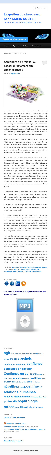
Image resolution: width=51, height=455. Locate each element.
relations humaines (20, 391)
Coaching (23, 267)
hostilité (35, 378)
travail (20, 271)
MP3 (30, 381)
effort (5, 379)
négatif (9, 386)
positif (29, 386)
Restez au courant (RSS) (16, 423)
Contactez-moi (37, 46)
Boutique (26, 46)
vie (31, 407)
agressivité (14, 354)
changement (16, 358)
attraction (32, 354)
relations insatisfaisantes (17, 396)
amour (20, 354)
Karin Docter (19, 382)
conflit (33, 373)
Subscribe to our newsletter (13, 441)
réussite (11, 401)
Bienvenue (39, 354)
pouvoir (38, 386)
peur (16, 386)
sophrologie (8, 271)
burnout (16, 269)
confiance (34, 363)
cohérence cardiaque (15, 364)
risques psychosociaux (28, 269)
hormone (26, 379)
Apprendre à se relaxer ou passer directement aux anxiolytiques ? (20, 65)
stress (15, 271)
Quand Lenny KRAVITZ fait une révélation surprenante (24, 429)
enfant (10, 379)
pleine (22, 387)
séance (17, 407)
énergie (40, 407)
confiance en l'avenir (18, 369)
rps (38, 269)
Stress (44, 267)
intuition (7, 381)
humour (42, 379)
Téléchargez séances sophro (14, 39)
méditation (36, 382)
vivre (35, 407)
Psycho (29, 267)
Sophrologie (37, 267)
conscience (40, 374)
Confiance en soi (16, 373)
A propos (16, 46)
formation (18, 378)
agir (7, 352)
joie (13, 381)
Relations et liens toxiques (14, 426)
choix (27, 358)
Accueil (6, 46)
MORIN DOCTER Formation (14, 417)
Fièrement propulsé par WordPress (25, 450)
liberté (26, 382)
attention (26, 354)
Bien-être (15, 267)
